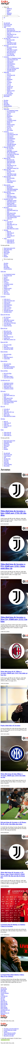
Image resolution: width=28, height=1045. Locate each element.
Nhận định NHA (11, 162)
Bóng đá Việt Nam (8, 147)
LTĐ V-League (10, 66)
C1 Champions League (12, 110)
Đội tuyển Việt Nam (12, 47)
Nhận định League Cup (12, 37)
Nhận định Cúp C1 (11, 202)
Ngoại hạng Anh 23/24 (9, 248)
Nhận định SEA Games (12, 228)
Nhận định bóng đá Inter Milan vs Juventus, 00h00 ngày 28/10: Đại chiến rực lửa (13, 775)
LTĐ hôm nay (4, 996)
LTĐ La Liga (10, 61)
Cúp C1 (9, 73)
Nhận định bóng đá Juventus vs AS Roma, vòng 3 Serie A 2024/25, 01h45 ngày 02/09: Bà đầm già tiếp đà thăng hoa (13, 875)
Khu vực (6, 220)
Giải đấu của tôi (11, 71)
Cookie (5, 1031)
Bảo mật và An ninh (9, 1035)
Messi (5, 255)
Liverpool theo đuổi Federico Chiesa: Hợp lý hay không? (12, 975)
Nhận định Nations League (13, 216)
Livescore (6, 56)
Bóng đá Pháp (7, 192)
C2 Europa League (11, 120)
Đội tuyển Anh (10, 28)
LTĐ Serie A (10, 62)
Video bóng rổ (10, 233)
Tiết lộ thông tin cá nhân (10, 1033)
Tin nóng (6, 100)
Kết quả (6, 101)
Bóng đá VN (4, 1001)
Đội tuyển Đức (10, 186)
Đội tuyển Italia (10, 178)
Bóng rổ (9, 231)
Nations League (11, 90)
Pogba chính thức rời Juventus (10, 725)
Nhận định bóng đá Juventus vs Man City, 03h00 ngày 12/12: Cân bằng (14, 619)
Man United (7, 252)
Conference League (11, 206)
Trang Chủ (3, 987)
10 (4, 17)
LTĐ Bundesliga (11, 64)
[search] (19, 16)
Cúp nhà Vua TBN (11, 44)
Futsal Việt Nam (11, 55)
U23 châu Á (10, 221)
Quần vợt (9, 234)
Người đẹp (6, 251)
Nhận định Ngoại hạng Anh (14, 31)
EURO (8, 89)
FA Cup (9, 33)
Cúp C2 (9, 83)
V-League (9, 48)
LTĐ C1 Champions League (14, 58)
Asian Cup (9, 225)
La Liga (9, 41)
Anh (5, 27)
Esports (8, 237)
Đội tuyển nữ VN (11, 52)
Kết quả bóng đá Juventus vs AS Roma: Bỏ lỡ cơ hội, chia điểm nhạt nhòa (13, 823)
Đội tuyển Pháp (11, 193)
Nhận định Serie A (11, 181)
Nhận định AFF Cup (12, 224)
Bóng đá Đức (7, 185)
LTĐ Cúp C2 (10, 142)
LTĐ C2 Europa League (13, 68)
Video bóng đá (10, 240)
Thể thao (6, 230)
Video (5, 238)
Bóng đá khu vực (5, 1013)
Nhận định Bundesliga (12, 189)
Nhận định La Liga (11, 42)
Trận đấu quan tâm (11, 69)
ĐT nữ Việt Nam (11, 152)
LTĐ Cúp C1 (10, 133)
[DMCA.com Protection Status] (5, 1040)
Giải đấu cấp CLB (8, 199)
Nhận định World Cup (12, 210)
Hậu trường (6, 96)
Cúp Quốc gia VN (11, 51)
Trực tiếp (6, 103)
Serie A (8, 78)
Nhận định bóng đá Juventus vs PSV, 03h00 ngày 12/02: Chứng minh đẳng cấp (13, 566)
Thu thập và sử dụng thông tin (11, 1028)
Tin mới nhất (7, 23)
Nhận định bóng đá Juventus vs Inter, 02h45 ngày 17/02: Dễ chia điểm (13, 513)
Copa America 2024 (12, 217)
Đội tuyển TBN (11, 40)
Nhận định (6, 72)
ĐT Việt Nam (10, 148)
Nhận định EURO (11, 213)
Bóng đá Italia (7, 176)
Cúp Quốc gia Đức (11, 190)
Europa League (10, 203)
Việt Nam (6, 45)
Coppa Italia (10, 182)
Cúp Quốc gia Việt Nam (13, 154)
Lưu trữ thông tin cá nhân (10, 1030)
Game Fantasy (7, 25)
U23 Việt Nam (10, 54)
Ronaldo (6, 256)
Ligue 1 (9, 80)
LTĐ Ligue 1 (10, 65)
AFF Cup (9, 92)
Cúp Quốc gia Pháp (12, 197)
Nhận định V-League (12, 49)
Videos (2, 994)
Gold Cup (9, 218)
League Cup (10, 35)
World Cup (9, 87)
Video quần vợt (10, 235)
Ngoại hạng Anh (8, 24)
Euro (8, 211)
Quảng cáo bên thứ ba (9, 1034)
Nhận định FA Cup (11, 34)
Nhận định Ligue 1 (11, 196)
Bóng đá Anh (7, 158)
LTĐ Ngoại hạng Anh (12, 59)
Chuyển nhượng (8, 95)
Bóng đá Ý (3, 1005)
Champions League (11, 200)
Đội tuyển (6, 207)
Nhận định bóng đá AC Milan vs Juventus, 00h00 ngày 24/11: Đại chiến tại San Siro (14, 673)
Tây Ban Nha (7, 38)
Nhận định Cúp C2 (11, 204)
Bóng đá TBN (7, 169)
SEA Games (10, 93)
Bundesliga (9, 79)
